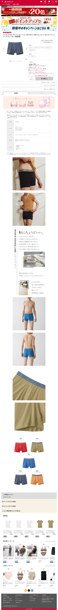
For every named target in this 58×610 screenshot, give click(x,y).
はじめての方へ (32, 600)
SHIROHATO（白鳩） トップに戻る (48, 82)
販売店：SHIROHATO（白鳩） (47, 40)
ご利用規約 (44, 595)
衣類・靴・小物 (10, 6)
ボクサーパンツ (38, 6)
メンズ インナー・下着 (30, 6)
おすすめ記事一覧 (18, 595)
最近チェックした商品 (7, 598)
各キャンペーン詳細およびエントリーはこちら (37, 70)
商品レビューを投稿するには (49, 89)
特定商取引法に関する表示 (47, 601)
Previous (4, 549)
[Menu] (2, 1)
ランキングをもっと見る (50, 541)
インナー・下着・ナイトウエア (20, 6)
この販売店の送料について (48, 42)
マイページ (17, 598)
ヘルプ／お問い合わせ (33, 595)
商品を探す (5, 595)
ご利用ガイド (17, 602)
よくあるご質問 (32, 598)
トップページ (4, 6)
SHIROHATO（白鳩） (7, 496)
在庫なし (5, 536)
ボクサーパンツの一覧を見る (49, 85)
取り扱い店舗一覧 (6, 602)
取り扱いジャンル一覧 (7, 600)
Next (54, 549)
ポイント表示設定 (18, 600)
